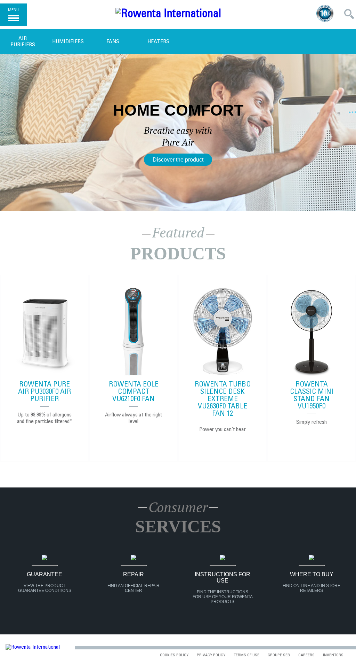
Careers (306, 655)
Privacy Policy (211, 655)
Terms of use (246, 655)
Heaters (158, 42)
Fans (113, 42)
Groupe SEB (279, 655)
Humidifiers (68, 42)
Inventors (333, 655)
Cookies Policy (174, 655)
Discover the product (178, 160)
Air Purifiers (22, 42)
